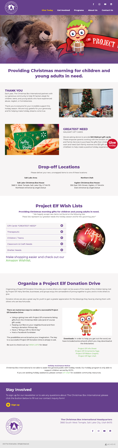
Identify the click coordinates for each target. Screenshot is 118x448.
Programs (79, 10)
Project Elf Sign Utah (87, 356)
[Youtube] (105, 4)
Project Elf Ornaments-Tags (87, 351)
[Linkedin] (111, 4)
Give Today (47, 10)
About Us (92, 10)
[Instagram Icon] (99, 4)
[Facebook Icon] (93, 4)
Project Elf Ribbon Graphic (87, 354)
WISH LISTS (34, 345)
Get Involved (63, 10)
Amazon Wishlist (18, 260)
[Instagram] (98, 431)
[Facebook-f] (93, 431)
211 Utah (66, 373)
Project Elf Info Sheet (87, 349)
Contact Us (107, 10)
